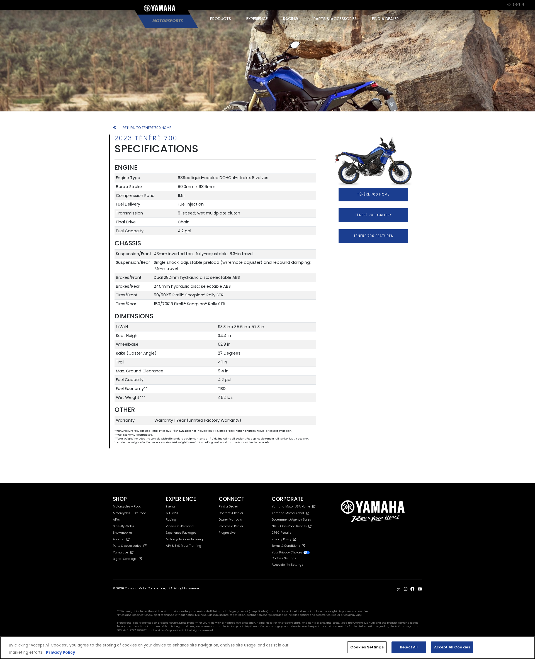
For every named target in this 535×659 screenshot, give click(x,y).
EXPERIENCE (257, 18)
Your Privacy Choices (287, 552)
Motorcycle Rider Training (184, 539)
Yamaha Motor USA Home (291, 506)
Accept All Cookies (452, 647)
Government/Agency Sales (291, 520)
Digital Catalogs (125, 559)
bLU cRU (172, 513)
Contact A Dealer (231, 513)
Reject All (409, 647)
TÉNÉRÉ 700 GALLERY (373, 215)
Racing (171, 520)
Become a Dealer (231, 526)
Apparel (118, 539)
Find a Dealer (228, 506)
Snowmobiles (123, 533)
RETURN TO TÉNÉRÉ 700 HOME (147, 127)
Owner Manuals (230, 520)
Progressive (227, 533)
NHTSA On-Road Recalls (290, 526)
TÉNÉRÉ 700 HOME (373, 194)
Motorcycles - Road (127, 506)
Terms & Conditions (287, 546)
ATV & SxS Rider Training (183, 546)
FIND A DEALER (385, 18)
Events (171, 506)
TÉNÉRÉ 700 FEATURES (373, 236)
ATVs (116, 520)
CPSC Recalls (281, 533)
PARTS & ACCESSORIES (335, 18)
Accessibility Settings (287, 565)
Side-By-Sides (123, 526)
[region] (267, 647)
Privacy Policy (282, 539)
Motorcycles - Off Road (129, 513)
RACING (290, 18)
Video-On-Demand (180, 526)
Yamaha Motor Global (288, 513)
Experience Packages (181, 533)
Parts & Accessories (127, 546)
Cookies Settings (367, 647)
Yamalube (120, 552)
